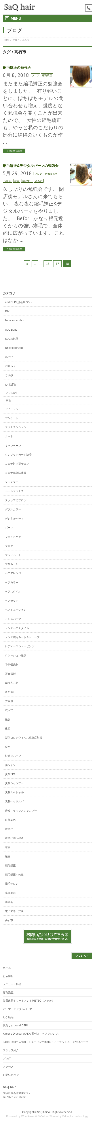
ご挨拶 (9, 375)
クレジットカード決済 (18, 454)
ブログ (35, 75)
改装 (7, 728)
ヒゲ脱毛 (8, 1017)
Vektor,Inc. (68, 1116)
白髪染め (10, 819)
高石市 (38, 181)
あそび (9, 357)
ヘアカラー (11, 582)
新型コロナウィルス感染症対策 (23, 737)
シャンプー (11, 482)
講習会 (9, 902)
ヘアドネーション (15, 609)
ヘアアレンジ (13, 573)
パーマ (9, 527)
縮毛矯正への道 (14, 874)
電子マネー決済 (14, 911)
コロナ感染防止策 (15, 472)
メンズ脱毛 (11, 393)
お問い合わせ (11, 1074)
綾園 (16, 181)
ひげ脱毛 (10, 384)
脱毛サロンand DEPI (15, 1025)
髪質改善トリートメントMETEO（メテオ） (29, 1000)
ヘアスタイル (13, 591)
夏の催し (10, 692)
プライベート (13, 555)
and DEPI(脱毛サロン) (18, 302)
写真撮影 (10, 673)
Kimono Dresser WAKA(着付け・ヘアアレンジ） (32, 1033)
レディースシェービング (19, 646)
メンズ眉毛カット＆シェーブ (22, 637)
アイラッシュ (13, 409)
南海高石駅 (51, 173)
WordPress (27, 1116)
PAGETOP (82, 955)
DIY (7, 311)
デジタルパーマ (14, 518)
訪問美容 (10, 893)
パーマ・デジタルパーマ (17, 1009)
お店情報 (8, 976)
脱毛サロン (11, 883)
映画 (7, 746)
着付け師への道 (14, 838)
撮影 (7, 719)
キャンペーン (13, 445)
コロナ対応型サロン (17, 463)
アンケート (11, 418)
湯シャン (10, 765)
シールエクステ (14, 491)
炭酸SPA (10, 774)
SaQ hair (42, 1112)
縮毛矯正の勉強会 (17, 67)
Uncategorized (14, 347)
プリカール (11, 564)
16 (47, 263)
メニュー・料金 (12, 984)
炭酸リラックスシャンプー (21, 810)
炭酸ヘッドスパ (14, 801)
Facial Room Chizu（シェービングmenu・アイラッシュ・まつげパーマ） (47, 1041)
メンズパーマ (13, 618)
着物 (7, 847)
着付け (9, 829)
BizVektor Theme (48, 1116)
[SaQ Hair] (19, 7)
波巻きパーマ (13, 755)
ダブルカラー (13, 509)
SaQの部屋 (11, 338)
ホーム (7, 967)
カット (9, 436)
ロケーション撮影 (15, 655)
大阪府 (7, 181)
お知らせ (10, 366)
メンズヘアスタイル (17, 628)
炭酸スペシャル (14, 792)
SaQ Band (11, 329)
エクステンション (15, 427)
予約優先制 (11, 664)
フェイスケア (13, 536)
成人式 (9, 710)
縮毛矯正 (47, 75)
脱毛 (8, 400)
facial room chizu (15, 320)
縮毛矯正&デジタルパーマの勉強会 (31, 166)
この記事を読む (14, 151)
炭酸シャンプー (14, 783)
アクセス (8, 1066)
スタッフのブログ (15, 500)
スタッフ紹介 (11, 1050)
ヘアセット (11, 600)
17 (57, 263)
